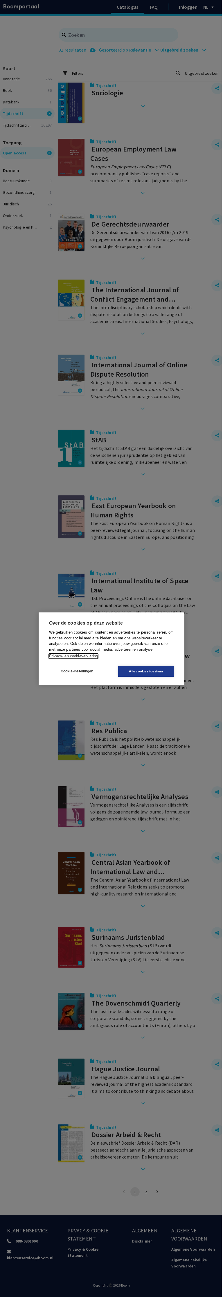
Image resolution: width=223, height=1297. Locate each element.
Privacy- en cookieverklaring (73, 656)
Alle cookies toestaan (146, 671)
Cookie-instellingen (77, 671)
